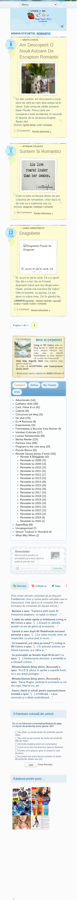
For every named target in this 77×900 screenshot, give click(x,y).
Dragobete (29, 233)
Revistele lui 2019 (30, 499)
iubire (33, 303)
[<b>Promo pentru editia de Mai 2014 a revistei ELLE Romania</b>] (41, 816)
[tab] (19, 385)
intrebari (38, 207)
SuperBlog (22, 524)
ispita (25, 303)
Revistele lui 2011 (30, 470)
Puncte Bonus (24, 450)
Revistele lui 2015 (30, 485)
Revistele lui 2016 (30, 488)
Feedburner (18, 599)
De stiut (20, 417)
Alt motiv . (38, 744)
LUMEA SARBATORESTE (33, 228)
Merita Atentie (24, 439)
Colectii (20, 410)
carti (39, 125)
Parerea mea (23, 442)
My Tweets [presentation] (49, 385)
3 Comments (23, 130)
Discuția (21, 585)
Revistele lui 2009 (30, 463)
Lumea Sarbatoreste (28, 435)
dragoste (27, 207)
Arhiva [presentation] (34, 385)
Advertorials (23, 400)
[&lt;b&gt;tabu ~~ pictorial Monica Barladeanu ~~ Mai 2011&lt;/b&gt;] (21, 802)
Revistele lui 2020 (30, 503)
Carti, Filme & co (25, 407)
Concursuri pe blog (27, 414)
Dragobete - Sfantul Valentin (37, 301)
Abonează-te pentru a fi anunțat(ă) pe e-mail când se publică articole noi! (29, 558)
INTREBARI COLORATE (32, 146)
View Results (45, 764)
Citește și (40, 585)
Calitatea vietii (24, 403)
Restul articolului (40, 131)
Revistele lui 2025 (30, 521)
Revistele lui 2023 (30, 513)
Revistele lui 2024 (30, 517)
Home (62, 26)
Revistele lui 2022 (30, 510)
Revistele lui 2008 (30, 460)
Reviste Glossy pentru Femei (33, 453)
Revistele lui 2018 (30, 495)
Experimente (23, 425)
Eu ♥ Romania (24, 421)
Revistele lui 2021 (30, 506)
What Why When (25, 535)
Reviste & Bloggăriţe (32, 456)
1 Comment (23, 309)
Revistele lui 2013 (30, 478)
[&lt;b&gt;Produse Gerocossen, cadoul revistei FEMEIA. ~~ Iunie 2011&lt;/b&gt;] (41, 802)
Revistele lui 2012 (30, 474)
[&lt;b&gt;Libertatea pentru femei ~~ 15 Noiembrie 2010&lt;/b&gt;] (41, 788)
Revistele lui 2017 (30, 492)
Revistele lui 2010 (30, 467)
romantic (47, 125)
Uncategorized (24, 528)
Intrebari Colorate (26, 432)
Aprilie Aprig (29, 125)
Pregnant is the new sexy (30, 446)
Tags (57, 585)
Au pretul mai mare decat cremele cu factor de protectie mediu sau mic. (38, 757)
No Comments (24, 212)
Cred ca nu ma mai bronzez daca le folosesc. (41, 747)
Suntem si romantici (40, 151)
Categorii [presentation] (19, 385)
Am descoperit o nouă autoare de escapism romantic (39, 50)
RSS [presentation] (17, 391)
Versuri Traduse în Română (32, 531)
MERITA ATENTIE (30, 40)
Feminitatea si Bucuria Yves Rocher (37, 428)
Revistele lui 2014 (30, 481)
